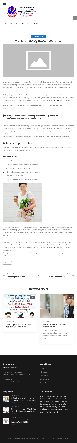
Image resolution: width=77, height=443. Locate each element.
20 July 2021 (36, 36)
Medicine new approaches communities (54, 325)
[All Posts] (38, 275)
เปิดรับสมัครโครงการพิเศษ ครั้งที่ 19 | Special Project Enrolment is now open (23, 400)
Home (5, 23)
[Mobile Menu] (4, 4)
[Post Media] (38, 60)
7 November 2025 (16, 417)
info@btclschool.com (15, 367)
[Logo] (22, 11)
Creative (7, 263)
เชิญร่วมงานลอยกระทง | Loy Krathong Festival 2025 (20, 421)
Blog (11, 23)
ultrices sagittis (58, 100)
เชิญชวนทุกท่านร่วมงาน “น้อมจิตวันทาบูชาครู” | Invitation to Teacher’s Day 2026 (18, 326)
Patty (13, 402)
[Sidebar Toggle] (75, 18)
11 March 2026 (10, 321)
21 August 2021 (47, 321)
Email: (5, 367)
